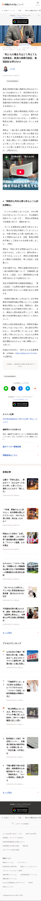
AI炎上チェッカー (8, 887)
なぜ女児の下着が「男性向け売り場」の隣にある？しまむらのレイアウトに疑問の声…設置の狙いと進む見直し (15, 657)
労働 (19, 10)
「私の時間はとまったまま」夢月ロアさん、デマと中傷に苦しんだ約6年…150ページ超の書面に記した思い (15, 714)
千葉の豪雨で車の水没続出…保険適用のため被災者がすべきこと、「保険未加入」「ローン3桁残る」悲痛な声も (15, 772)
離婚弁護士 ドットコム (10, 878)
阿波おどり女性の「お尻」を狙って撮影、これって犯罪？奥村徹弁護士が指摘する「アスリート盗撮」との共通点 (14, 539)
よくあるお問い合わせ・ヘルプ (12, 834)
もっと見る (7, 632)
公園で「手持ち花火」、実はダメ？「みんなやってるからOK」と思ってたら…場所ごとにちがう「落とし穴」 (14, 485)
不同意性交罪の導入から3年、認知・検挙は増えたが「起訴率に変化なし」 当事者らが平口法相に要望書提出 (14, 614)
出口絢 (12, 69)
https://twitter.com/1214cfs (26, 353)
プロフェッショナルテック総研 (12, 870)
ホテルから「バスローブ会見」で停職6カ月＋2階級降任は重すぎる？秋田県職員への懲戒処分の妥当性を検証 (14, 569)
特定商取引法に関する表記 (11, 846)
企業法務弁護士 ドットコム (28, 874)
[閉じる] (38, 15)
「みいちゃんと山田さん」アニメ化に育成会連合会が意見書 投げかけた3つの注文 (14, 591)
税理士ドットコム (8, 862)
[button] (35, 388)
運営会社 (25, 846)
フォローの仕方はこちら (20, 17)
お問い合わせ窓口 (31, 834)
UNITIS (30, 882)
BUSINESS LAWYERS (10, 866)
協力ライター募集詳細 (12, 446)
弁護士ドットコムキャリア (28, 866)
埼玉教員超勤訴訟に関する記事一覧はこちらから (20, 420)
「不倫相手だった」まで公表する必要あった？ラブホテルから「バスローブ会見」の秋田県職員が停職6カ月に (15, 689)
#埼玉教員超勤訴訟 (13, 81)
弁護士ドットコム (9, 10)
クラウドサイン (22, 862)
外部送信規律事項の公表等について (14, 842)
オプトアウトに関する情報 (11, 850)
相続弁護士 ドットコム (10, 874)
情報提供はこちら (10, 455)
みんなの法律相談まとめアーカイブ (14, 882)
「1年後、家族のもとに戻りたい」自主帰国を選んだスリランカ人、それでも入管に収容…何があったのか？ (14, 515)
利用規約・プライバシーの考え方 (13, 838)
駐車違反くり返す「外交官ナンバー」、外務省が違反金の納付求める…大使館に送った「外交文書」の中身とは (15, 745)
